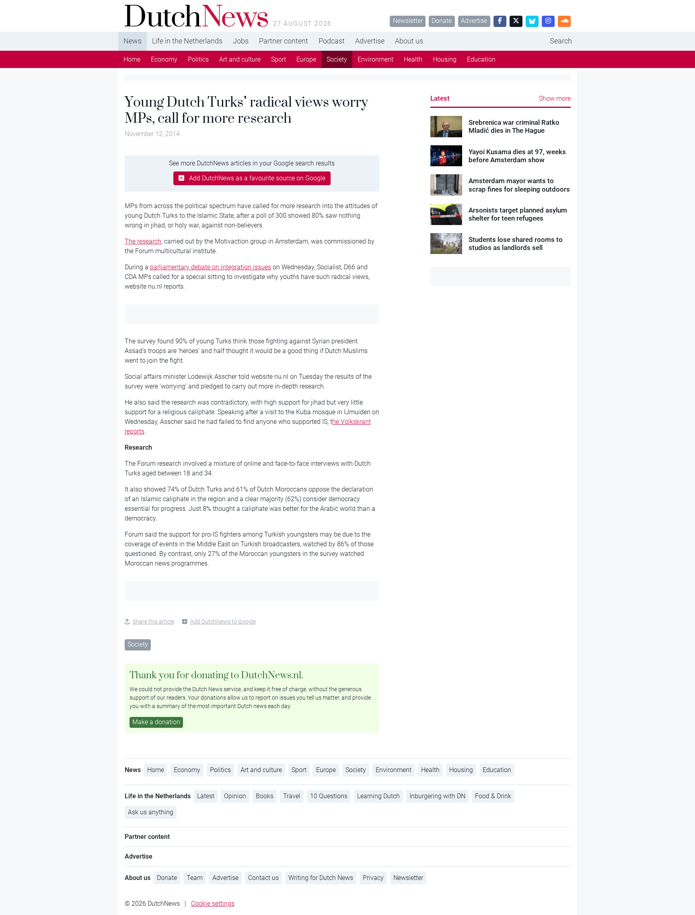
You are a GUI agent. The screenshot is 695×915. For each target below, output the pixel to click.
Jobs (241, 41)
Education (481, 59)
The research (143, 241)
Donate (442, 21)
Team (195, 878)
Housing (444, 59)
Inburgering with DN (437, 796)
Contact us (263, 878)
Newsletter (408, 21)
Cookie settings (212, 903)
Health (413, 59)
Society (337, 59)
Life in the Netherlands (187, 41)
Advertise (474, 21)
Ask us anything (150, 812)
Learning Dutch (378, 796)
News (132, 41)
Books (264, 796)
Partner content (283, 41)
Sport (278, 59)
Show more (555, 98)
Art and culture (240, 59)
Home (131, 59)
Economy (164, 59)
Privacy (373, 878)
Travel (291, 796)
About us (409, 41)
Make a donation (156, 722)
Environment (375, 59)
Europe (306, 59)
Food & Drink (493, 796)
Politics (198, 59)
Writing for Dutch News (320, 878)
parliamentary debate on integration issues (210, 267)
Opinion (235, 796)
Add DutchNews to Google (223, 621)
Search (561, 41)
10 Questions (329, 796)
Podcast (332, 41)
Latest (440, 98)
